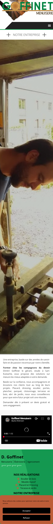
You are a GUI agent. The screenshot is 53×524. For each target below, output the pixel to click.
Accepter (27, 510)
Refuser (26, 518)
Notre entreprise (26, 493)
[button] (49, 25)
